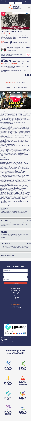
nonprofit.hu (18, 3)
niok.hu (11, 3)
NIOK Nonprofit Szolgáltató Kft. (8, 337)
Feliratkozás (15, 283)
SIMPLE (15, 298)
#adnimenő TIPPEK (15, 292)
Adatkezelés (15, 297)
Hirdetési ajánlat (15, 294)
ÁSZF (15, 295)
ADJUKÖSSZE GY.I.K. (15, 291)
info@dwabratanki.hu (11, 50)
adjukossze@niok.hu (15, 304)
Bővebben (9, 52)
